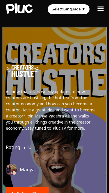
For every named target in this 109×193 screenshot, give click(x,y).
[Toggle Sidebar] (100, 8)
